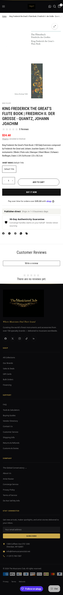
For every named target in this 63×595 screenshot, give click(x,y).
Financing (7, 385)
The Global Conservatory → (15, 467)
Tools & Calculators (11, 410)
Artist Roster (8, 478)
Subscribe (31, 536)
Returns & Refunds (11, 442)
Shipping (5, 139)
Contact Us (8, 426)
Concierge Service (10, 484)
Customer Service (10, 432)
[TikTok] (26, 338)
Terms (13, 581)
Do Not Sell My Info (11, 500)
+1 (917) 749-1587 (13, 556)
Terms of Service (10, 495)
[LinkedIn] (33, 338)
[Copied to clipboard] (27, 233)
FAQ (5, 404)
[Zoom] (54, 26)
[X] (10, 233)
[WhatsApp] (21, 233)
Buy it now (31, 192)
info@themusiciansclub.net (18, 551)
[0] (59, 6)
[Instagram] (19, 338)
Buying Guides (9, 415)
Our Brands (8, 363)
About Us (7, 473)
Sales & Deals (8, 368)
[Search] (54, 6)
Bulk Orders (8, 379)
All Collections (9, 357)
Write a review (31, 263)
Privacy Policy (9, 489)
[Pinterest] (16, 233)
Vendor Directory (10, 421)
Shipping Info (9, 437)
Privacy (5, 581)
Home (4, 16)
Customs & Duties (11, 448)
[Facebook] (4, 233)
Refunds (22, 581)
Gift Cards (7, 374)
